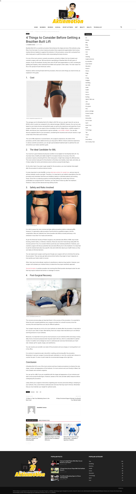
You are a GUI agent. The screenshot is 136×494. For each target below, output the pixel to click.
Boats (87, 47)
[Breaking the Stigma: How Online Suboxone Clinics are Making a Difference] (53, 430)
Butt (37, 392)
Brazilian (33, 392)
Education (88, 66)
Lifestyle (87, 104)
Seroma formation (31, 268)
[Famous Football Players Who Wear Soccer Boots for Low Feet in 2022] (55, 463)
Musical (57, 27)
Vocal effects (88, 139)
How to (87, 94)
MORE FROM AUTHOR (44, 420)
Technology (98, 27)
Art (86, 37)
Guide (86, 87)
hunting (87, 97)
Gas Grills (87, 85)
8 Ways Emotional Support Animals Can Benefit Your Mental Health (68, 399)
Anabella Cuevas (31, 44)
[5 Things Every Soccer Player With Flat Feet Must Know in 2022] (55, 470)
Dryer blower (88, 63)
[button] (121, 27)
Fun (86, 75)
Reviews (50, 27)
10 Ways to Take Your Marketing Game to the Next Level (37, 399)
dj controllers (88, 61)
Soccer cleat (88, 120)
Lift (40, 392)
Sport (86, 123)
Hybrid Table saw (89, 99)
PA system (88, 106)
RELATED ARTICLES (32, 420)
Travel (87, 134)
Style (86, 127)
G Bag (87, 78)
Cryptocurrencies (89, 59)
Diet (76, 27)
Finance (87, 68)
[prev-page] (27, 443)
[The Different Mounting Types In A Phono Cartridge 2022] (55, 478)
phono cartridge (89, 111)
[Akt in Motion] (68, 13)
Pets (86, 108)
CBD (86, 54)
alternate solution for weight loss (60, 172)
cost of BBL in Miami (63, 130)
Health (89, 27)
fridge (86, 73)
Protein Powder (89, 113)
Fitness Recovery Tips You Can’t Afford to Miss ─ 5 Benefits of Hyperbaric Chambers (71, 438)
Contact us (120, 488)
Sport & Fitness (68, 27)
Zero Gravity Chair (90, 142)
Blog (86, 45)
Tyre (86, 137)
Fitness (87, 71)
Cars (86, 52)
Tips (86, 132)
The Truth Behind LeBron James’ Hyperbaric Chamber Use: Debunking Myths (33, 438)
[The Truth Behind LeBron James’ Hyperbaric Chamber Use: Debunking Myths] (34, 430)
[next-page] (29, 443)
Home (36, 27)
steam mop (88, 125)
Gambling (87, 82)
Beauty (82, 27)
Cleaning (87, 56)
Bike (86, 42)
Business (43, 27)
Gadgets (87, 80)
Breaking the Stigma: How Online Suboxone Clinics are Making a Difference (52, 438)
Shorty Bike (88, 118)
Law (86, 101)
